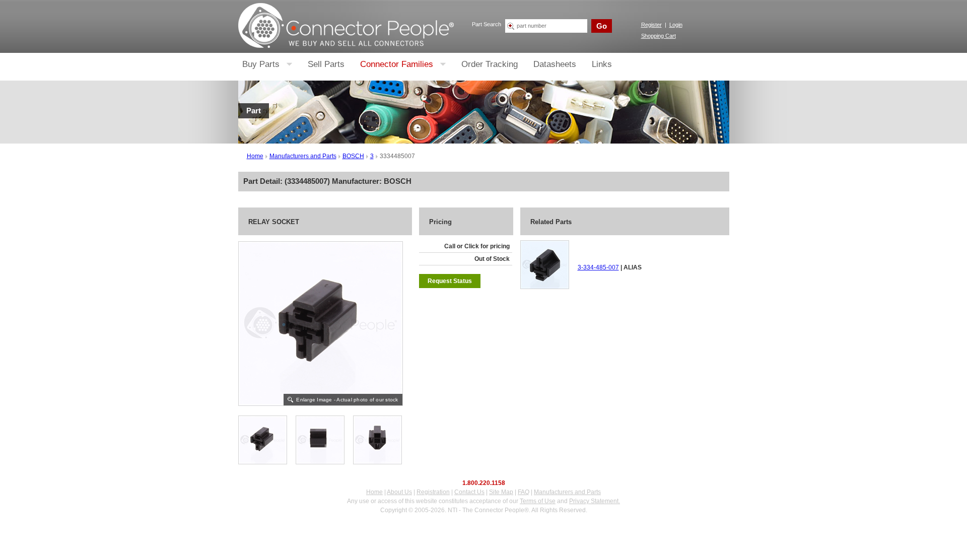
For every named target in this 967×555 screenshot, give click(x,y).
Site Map (501, 492)
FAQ (523, 492)
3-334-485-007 (598, 267)
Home (255, 156)
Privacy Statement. (594, 501)
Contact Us (469, 492)
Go (601, 26)
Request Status (450, 281)
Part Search (486, 24)
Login (675, 25)
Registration (433, 492)
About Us (399, 492)
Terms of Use (538, 501)
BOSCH (353, 156)
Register (651, 25)
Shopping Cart (658, 36)
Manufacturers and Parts (302, 156)
